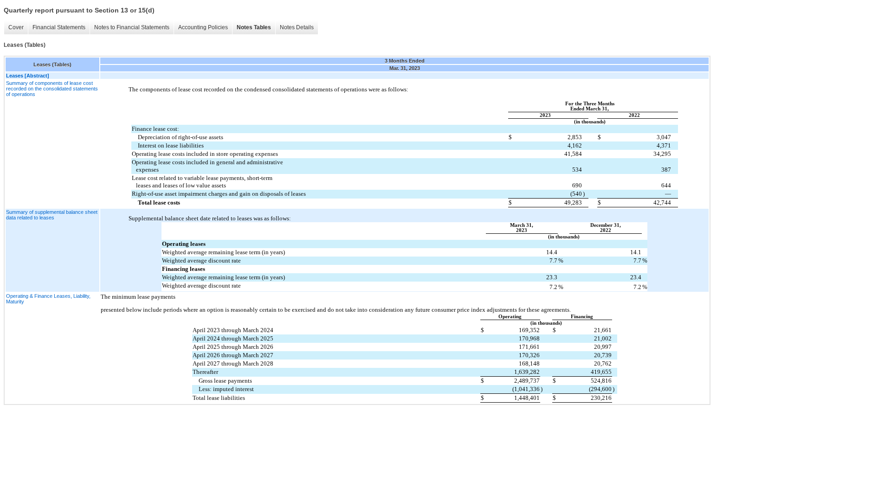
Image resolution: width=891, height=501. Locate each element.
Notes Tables (254, 27)
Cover (16, 27)
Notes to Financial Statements (131, 27)
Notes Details (297, 27)
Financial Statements (58, 27)
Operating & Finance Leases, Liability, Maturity (48, 298)
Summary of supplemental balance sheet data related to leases (51, 214)
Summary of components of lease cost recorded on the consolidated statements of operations (52, 88)
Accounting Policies (203, 27)
